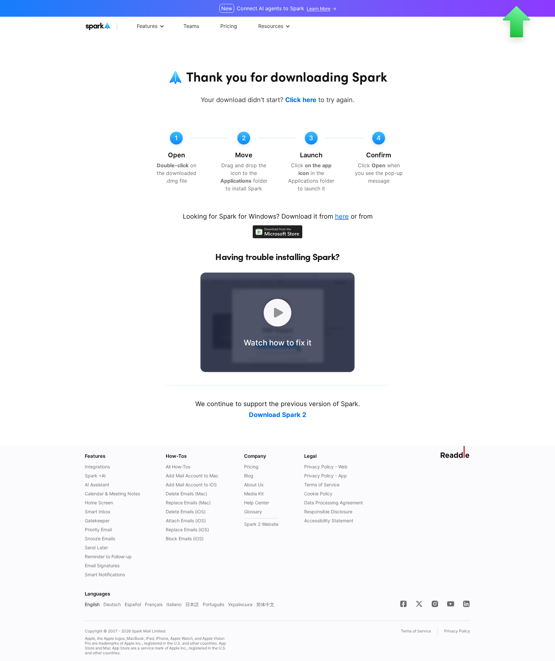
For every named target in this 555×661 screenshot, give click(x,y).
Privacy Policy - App (325, 475)
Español (133, 604)
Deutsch (112, 604)
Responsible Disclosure (328, 511)
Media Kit (254, 493)
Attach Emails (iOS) (186, 520)
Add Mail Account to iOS (191, 484)
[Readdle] (455, 452)
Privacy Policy (457, 631)
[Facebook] (403, 604)
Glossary (253, 511)
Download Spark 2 (277, 415)
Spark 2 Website (261, 524)
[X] (419, 604)
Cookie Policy (318, 493)
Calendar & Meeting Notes (112, 493)
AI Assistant (97, 484)
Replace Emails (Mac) (188, 502)
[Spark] (110, 26)
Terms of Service (321, 484)
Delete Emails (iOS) (186, 511)
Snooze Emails (100, 538)
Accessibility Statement (328, 520)
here (342, 216)
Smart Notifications (105, 574)
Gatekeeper (97, 520)
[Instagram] (435, 604)
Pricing (251, 466)
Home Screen (99, 502)
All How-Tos (178, 466)
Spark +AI (95, 475)
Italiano (173, 604)
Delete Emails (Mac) (186, 493)
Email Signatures (102, 565)
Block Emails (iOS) (185, 538)
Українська (240, 604)
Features (147, 26)
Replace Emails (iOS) (187, 529)
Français (154, 604)
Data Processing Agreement (333, 502)
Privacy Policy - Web (326, 466)
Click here (300, 100)
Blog (248, 475)
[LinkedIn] (466, 604)
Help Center (256, 502)
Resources (270, 26)
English (92, 604)
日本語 (192, 604)
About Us (253, 484)
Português (213, 604)
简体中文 (265, 604)
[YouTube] (450, 604)
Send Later (96, 547)
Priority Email (98, 529)
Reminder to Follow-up (108, 556)
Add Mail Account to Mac (192, 475)
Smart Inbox (97, 511)
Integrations (97, 466)
